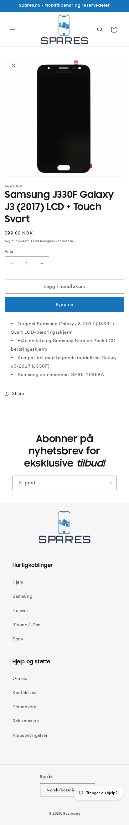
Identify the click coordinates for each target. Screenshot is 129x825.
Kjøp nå (65, 304)
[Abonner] (109, 483)
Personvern (25, 706)
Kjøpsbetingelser (30, 735)
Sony (18, 639)
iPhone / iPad (27, 625)
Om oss (21, 678)
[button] (12, 29)
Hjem (18, 582)
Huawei (20, 610)
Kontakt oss (25, 692)
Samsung (22, 596)
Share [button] (18, 393)
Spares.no (71, 813)
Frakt (35, 241)
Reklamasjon (26, 721)
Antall (10, 251)
